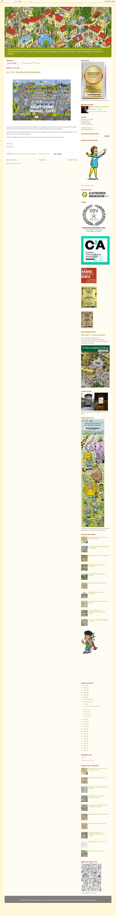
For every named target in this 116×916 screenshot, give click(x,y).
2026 (84, 685)
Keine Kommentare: (45, 154)
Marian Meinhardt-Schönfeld (100, 106)
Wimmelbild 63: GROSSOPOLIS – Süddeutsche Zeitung (98, 806)
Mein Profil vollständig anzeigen (98, 111)
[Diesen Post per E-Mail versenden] (54, 154)
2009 (84, 745)
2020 (84, 719)
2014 (84, 733)
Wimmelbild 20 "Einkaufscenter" (98, 583)
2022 (84, 695)
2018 (84, 724)
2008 (84, 748)
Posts (85, 757)
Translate (38, 63)
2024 (84, 690)
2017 (84, 726)
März (86, 711)
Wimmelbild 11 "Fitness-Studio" (97, 841)
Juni (86, 709)
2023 (84, 692)
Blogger (94, 900)
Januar (87, 716)
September (88, 702)
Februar (87, 714)
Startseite (42, 160)
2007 (84, 750)
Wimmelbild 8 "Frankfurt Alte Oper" (98, 814)
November (88, 699)
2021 (84, 697)
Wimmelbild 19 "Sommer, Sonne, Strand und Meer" (98, 538)
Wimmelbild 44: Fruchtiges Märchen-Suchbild (96, 796)
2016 (84, 729)
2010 (84, 743)
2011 (84, 741)
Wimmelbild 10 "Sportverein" (97, 851)
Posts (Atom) (17, 163)
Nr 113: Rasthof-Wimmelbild (23, 72)
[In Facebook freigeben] (59, 154)
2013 (84, 736)
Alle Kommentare (88, 760)
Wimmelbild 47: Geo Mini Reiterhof (98, 555)
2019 (84, 721)
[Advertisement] (86, 668)
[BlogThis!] (56, 154)
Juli (86, 704)
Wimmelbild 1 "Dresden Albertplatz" (93, 335)
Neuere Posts (11, 160)
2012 (84, 738)
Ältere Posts (72, 160)
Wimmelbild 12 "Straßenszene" (97, 777)
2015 (84, 731)
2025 (84, 687)
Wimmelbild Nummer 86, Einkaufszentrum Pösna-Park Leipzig (97, 612)
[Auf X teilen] (57, 154)
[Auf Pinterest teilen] (61, 154)
